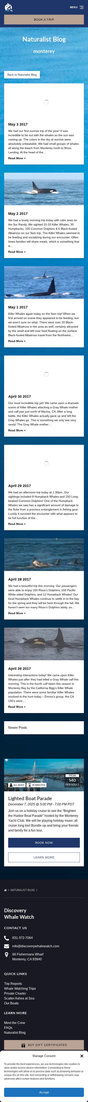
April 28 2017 (19, 579)
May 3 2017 (18, 124)
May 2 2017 (18, 214)
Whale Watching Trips (20, 988)
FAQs (8, 1027)
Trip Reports (13, 983)
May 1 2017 (18, 307)
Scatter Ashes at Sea (19, 998)
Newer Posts (17, 727)
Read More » (17, 158)
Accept (44, 1092)
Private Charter (15, 993)
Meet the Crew (14, 1023)
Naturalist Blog (23, 890)
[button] (82, 1056)
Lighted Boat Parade (30, 798)
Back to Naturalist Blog (22, 74)
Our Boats (11, 1003)
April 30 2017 (19, 396)
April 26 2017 (19, 669)
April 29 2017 (19, 486)
